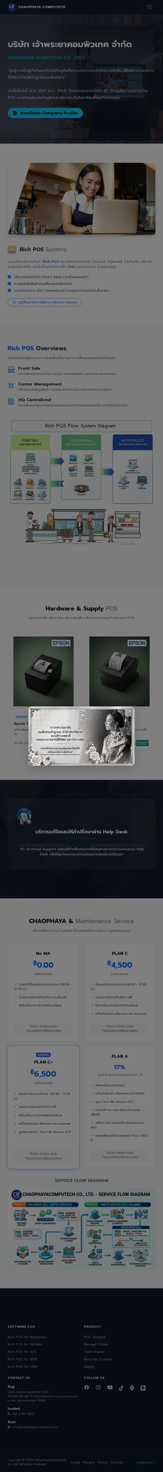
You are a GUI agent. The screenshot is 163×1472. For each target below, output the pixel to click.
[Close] (127, 713)
